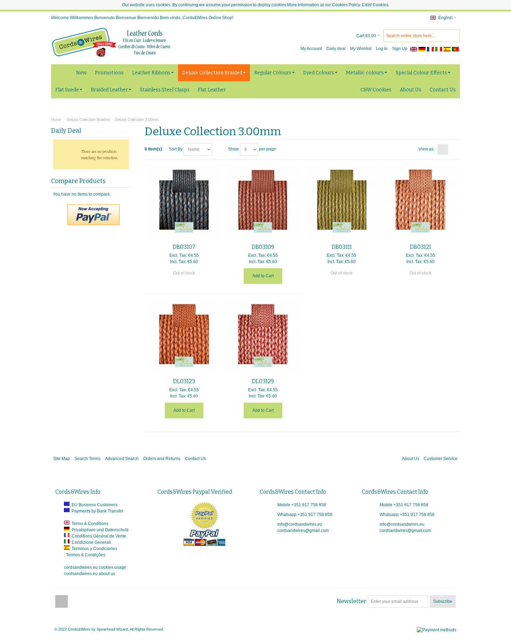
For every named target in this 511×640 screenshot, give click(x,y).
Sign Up (399, 48)
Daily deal (336, 48)
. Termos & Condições (84, 554)
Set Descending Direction (218, 149)
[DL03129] (263, 336)
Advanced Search (122, 458)
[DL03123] (184, 336)
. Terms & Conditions (89, 523)
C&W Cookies (375, 4)
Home (56, 119)
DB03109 (263, 247)
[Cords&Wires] (112, 42)
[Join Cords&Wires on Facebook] (61, 601)
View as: (427, 149)
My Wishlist (360, 48)
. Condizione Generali (90, 542)
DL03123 (184, 381)
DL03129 (263, 381)
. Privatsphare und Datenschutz (99, 529)
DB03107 (184, 247)
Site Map (61, 458)
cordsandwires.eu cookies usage (95, 567)
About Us (410, 458)
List (453, 149)
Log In (382, 48)
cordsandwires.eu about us (89, 573)
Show (233, 149)
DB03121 (420, 247)
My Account (311, 48)
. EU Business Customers (93, 504)
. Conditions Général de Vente (98, 536)
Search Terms (87, 458)
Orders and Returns (161, 458)
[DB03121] (420, 202)
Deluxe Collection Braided (88, 119)
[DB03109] (263, 202)
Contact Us (195, 458)
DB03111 (342, 247)
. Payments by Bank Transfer (96, 511)
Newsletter (351, 601)
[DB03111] (342, 202)
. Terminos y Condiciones (93, 548)
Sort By (175, 149)
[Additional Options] (93, 207)
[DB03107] (184, 202)
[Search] (453, 36)
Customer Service (440, 458)
